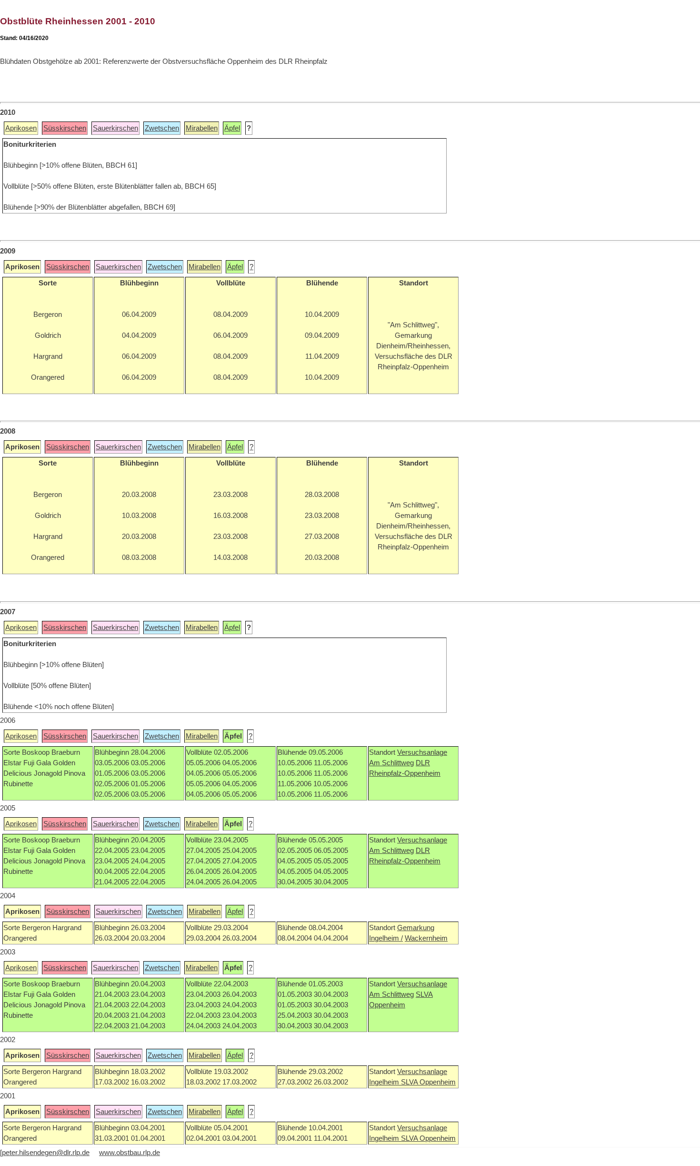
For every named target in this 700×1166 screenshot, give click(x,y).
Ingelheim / (386, 938)
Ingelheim (385, 1082)
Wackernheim (426, 938)
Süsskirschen (64, 128)
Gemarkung (415, 928)
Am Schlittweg (391, 763)
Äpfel (232, 128)
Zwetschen (162, 128)
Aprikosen (21, 128)
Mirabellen (202, 128)
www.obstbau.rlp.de (129, 1152)
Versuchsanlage (422, 752)
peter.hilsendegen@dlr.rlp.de (46, 1152)
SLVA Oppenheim (428, 1082)
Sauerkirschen (115, 128)
